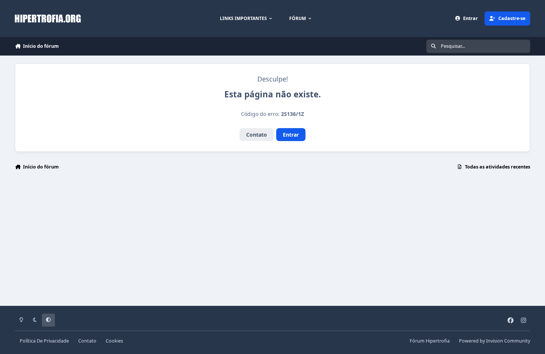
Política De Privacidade (44, 341)
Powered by (494, 341)
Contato (256, 134)
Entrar (291, 134)
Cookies (114, 341)
